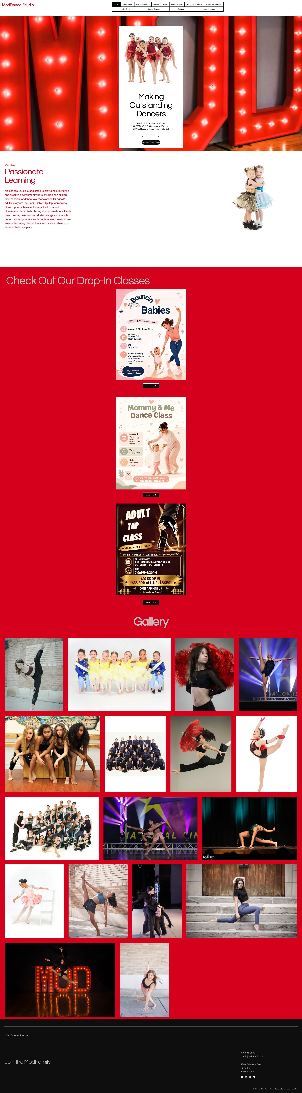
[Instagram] (246, 1077)
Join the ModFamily (27, 1062)
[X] (250, 1077)
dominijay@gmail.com (252, 1056)
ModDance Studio (16, 1035)
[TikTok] (254, 1077)
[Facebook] (242, 1077)
